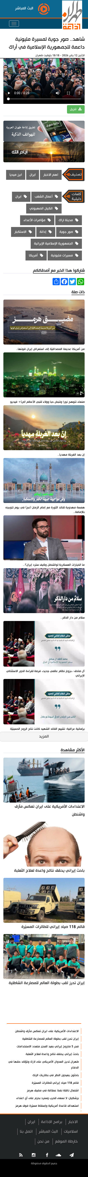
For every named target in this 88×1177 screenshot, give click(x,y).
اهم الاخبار (50, 175)
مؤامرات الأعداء (34, 220)
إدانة (43, 232)
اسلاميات (71, 1131)
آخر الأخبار (69, 1007)
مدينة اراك (66, 220)
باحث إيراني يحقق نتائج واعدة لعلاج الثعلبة (49, 870)
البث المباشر (48, 1131)
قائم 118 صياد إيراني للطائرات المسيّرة (53, 926)
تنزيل (73, 109)
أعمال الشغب (44, 196)
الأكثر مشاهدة (65, 1017)
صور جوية (66, 232)
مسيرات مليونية (62, 255)
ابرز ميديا (15, 175)
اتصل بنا (26, 1131)
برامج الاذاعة (51, 1121)
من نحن (43, 1141)
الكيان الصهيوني (41, 208)
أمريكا (33, 255)
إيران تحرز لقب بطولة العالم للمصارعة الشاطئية (47, 983)
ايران (33, 175)
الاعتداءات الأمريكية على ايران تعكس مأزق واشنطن (50, 810)
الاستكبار (20, 232)
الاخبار (73, 1121)
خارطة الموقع (66, 1141)
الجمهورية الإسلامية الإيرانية (53, 243)
